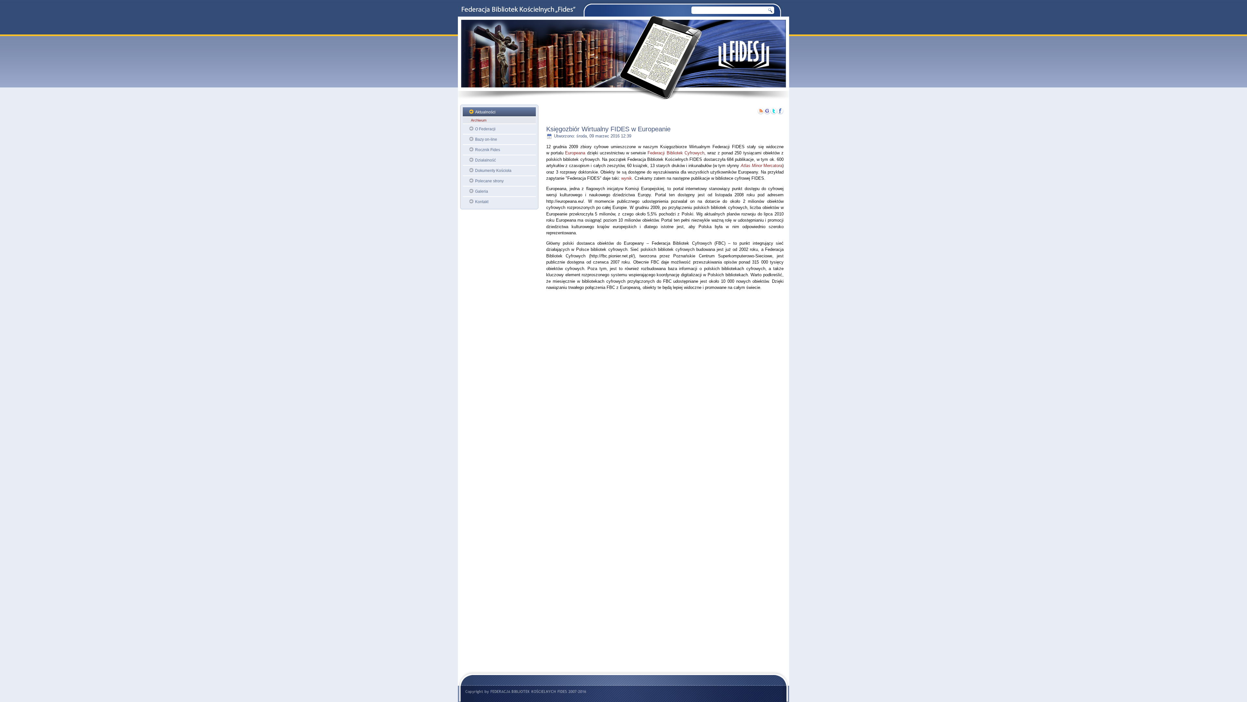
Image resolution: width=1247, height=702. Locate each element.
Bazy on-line (486, 139)
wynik (626, 178)
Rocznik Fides (487, 150)
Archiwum (478, 120)
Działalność (485, 160)
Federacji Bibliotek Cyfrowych (676, 152)
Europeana (575, 152)
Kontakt (481, 202)
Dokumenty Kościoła (493, 170)
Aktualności (485, 112)
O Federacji (485, 129)
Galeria (481, 191)
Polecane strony (489, 181)
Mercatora (761, 165)
